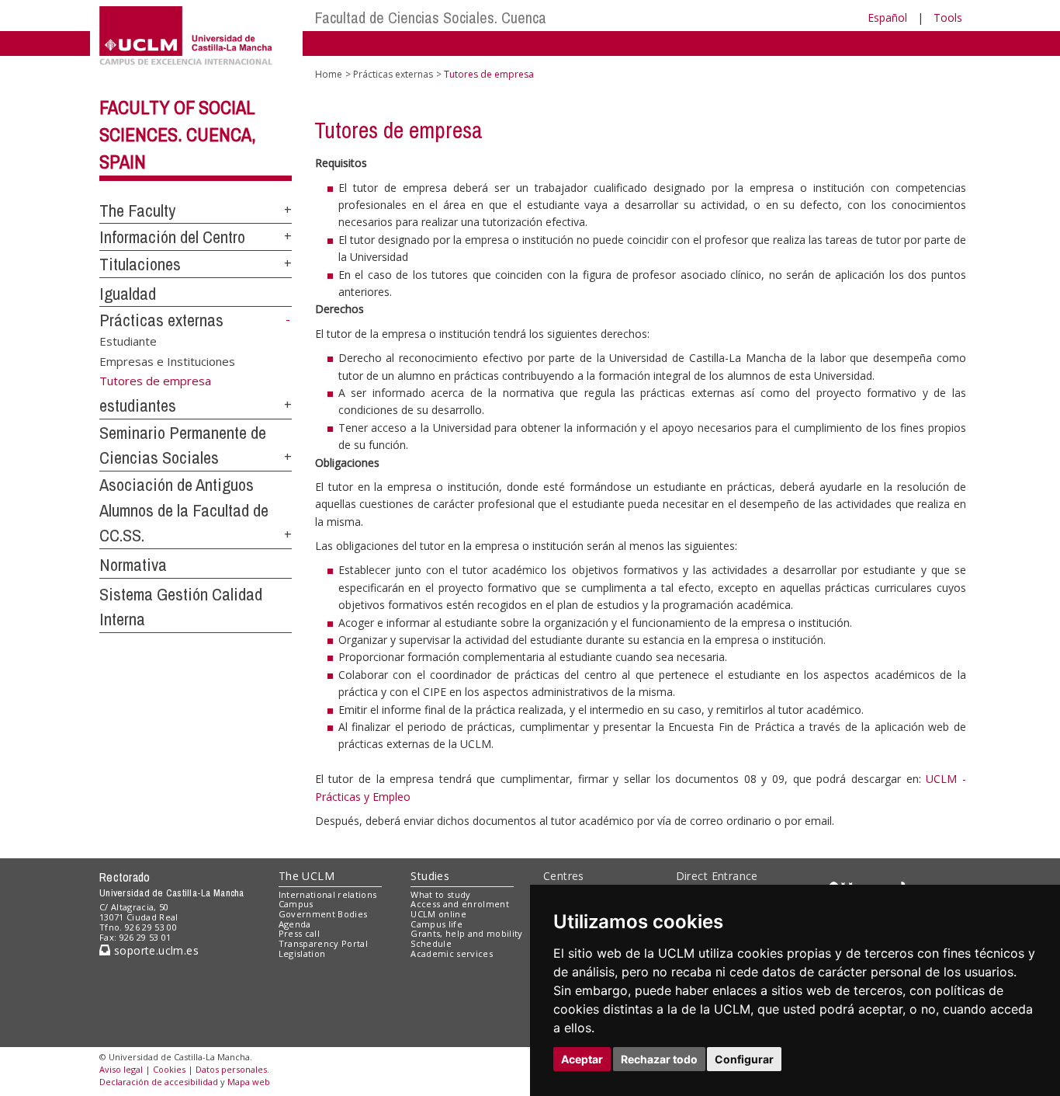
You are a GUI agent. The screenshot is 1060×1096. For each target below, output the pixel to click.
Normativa (133, 564)
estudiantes (137, 405)
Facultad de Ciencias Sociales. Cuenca (430, 17)
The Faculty (137, 210)
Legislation (302, 953)
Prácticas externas (161, 320)
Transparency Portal (323, 943)
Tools (948, 17)
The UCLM (306, 875)
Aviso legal (121, 1069)
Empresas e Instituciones (167, 360)
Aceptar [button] (582, 1059)
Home (328, 74)
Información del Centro (172, 237)
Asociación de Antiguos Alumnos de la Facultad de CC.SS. (183, 510)
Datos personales (231, 1069)
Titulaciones (140, 264)
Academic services (451, 953)
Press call (299, 933)
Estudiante (128, 341)
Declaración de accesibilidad (158, 1081)
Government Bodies (323, 914)
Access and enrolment (459, 904)
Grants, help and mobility (466, 933)
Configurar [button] (744, 1059)
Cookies (169, 1069)
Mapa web (248, 1081)
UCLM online (438, 914)
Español (887, 17)
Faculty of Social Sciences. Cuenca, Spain (177, 134)
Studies (429, 875)
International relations (328, 894)
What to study (440, 894)
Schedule (431, 943)
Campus (296, 904)
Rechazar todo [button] (659, 1059)
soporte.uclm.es (154, 950)
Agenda (295, 924)
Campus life (436, 924)
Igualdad (127, 293)
